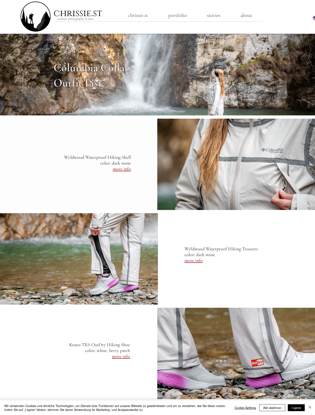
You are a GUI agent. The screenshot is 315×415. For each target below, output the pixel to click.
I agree (296, 408)
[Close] (309, 408)
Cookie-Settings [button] (245, 408)
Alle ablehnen (272, 408)
